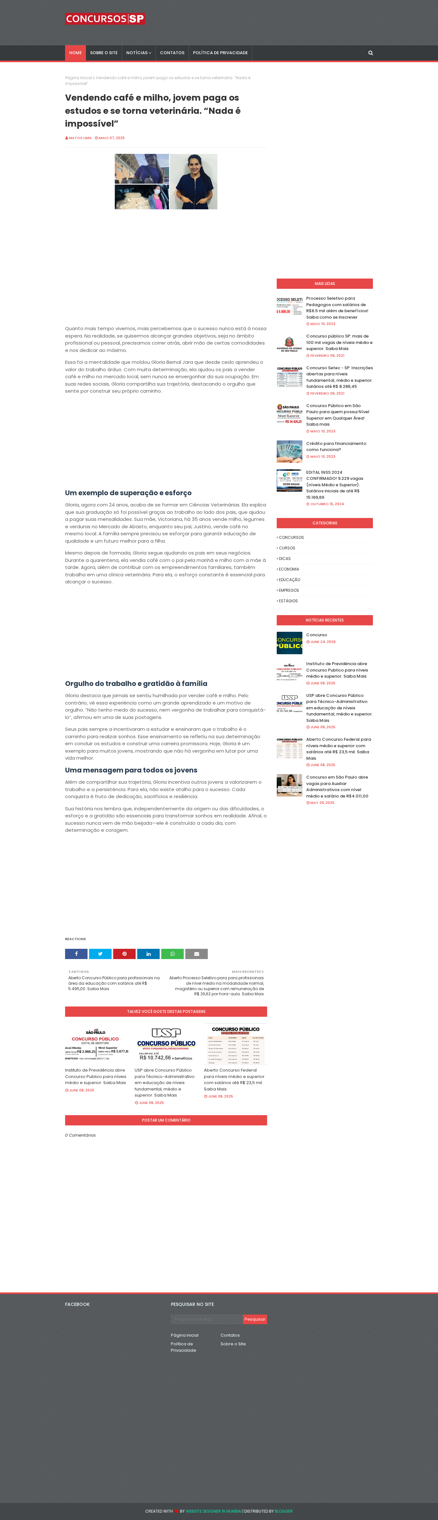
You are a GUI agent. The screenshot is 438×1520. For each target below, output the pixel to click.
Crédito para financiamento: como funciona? (336, 446)
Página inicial (78, 77)
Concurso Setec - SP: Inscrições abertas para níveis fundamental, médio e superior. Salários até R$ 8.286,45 (339, 377)
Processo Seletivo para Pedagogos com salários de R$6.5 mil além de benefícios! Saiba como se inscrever (337, 307)
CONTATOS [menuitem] (172, 53)
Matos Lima (80, 137)
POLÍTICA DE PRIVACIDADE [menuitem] (220, 53)
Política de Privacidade (183, 1347)
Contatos (230, 1335)
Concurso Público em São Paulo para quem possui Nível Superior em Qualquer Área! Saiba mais (337, 415)
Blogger (284, 1511)
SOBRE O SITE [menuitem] (104, 53)
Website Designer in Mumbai (213, 1511)
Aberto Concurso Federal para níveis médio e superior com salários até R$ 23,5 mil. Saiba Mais (234, 1079)
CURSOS (287, 548)
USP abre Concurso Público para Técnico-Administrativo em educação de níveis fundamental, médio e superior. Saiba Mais (165, 1082)
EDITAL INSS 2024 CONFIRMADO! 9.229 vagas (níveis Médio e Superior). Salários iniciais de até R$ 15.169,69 (334, 484)
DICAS (285, 558)
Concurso (316, 635)
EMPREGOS (289, 590)
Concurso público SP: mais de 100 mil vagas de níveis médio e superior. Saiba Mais (339, 342)
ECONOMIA (289, 569)
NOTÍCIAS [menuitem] (136, 53)
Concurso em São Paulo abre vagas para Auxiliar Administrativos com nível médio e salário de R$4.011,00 (337, 786)
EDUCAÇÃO (289, 579)
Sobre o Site (233, 1344)
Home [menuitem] (75, 53)
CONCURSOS (291, 537)
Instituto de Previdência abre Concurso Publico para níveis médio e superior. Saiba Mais (95, 1076)
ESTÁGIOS (288, 601)
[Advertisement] (166, 280)
